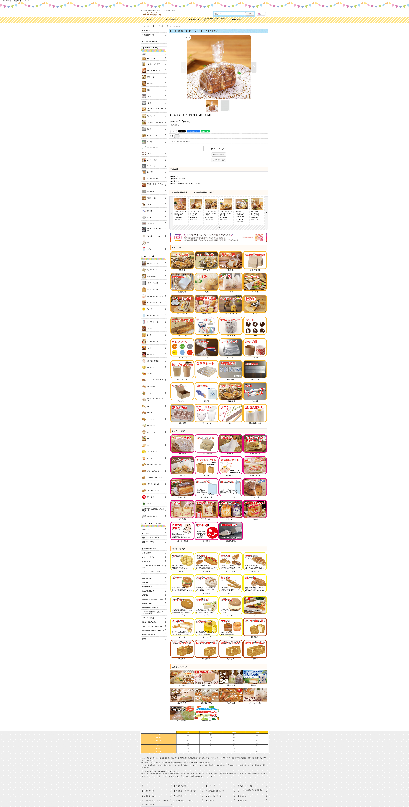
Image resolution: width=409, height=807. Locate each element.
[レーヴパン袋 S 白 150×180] (219, 67)
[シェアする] (173, 131)
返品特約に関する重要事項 (181, 141)
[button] (257, 20)
